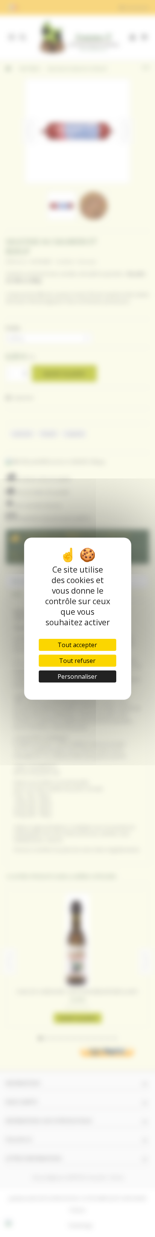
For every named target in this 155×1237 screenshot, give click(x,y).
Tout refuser (77, 661)
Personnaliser (77, 676)
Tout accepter (77, 645)
